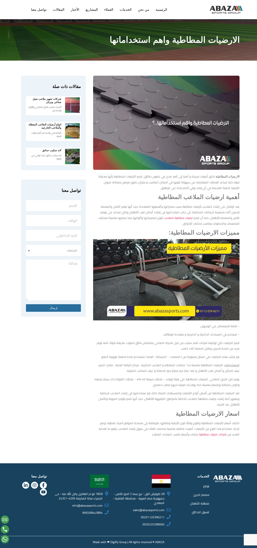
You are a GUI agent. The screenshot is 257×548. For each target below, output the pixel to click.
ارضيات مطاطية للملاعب (178, 218)
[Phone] (5, 529)
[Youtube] (43, 492)
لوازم (206, 486)
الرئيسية (161, 9)
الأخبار (75, 9)
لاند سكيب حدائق (51, 150)
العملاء (108, 9)
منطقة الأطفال (199, 503)
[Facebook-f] (43, 485)
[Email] (5, 519)
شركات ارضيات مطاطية (213, 434)
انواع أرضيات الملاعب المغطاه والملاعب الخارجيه (45, 126)
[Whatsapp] (5, 539)
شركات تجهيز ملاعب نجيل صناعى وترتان (47, 100)
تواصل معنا (38, 9)
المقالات (58, 9)
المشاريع (92, 9)
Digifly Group (118, 542)
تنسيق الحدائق (200, 512)
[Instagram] (34, 485)
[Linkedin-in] (25, 485)
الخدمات (126, 9)
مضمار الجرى (201, 495)
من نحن (143, 9)
